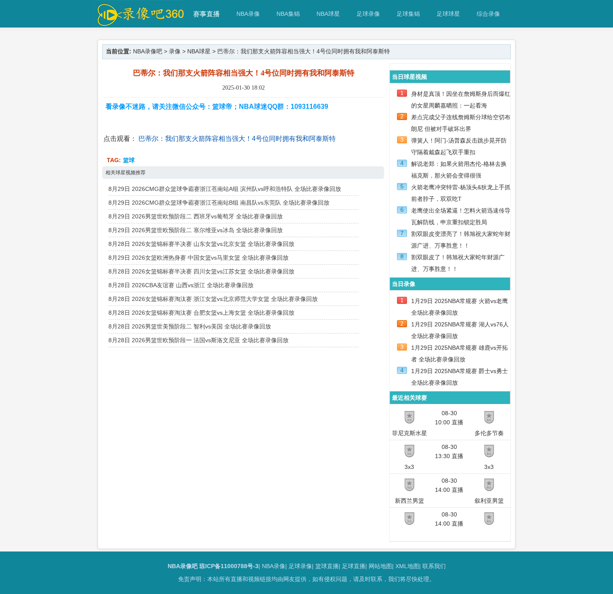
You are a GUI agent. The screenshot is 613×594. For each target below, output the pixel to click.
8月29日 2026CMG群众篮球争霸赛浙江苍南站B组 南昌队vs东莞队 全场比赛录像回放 (218, 202)
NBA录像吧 (147, 51)
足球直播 (353, 566)
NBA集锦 (288, 13)
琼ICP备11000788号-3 (229, 566)
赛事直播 (206, 14)
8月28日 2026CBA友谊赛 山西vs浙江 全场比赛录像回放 (181, 285)
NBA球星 (328, 13)
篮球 (129, 160)
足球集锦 (408, 13)
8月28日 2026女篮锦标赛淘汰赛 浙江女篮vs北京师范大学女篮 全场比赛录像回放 (213, 299)
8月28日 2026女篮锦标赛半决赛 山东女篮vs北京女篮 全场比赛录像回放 (201, 244)
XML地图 (407, 566)
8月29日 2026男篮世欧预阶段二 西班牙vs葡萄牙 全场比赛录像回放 (195, 216)
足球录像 (368, 13)
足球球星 (448, 13)
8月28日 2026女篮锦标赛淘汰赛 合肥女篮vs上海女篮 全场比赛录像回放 (201, 312)
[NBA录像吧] (139, 23)
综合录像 (488, 13)
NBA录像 (248, 13)
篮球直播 (327, 566)
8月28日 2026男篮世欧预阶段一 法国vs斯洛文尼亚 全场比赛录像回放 (198, 340)
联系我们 (434, 566)
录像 (175, 51)
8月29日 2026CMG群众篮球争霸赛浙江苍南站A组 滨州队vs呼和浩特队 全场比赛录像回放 (224, 188)
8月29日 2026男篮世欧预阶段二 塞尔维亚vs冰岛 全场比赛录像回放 (195, 230)
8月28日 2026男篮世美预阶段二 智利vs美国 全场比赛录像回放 (189, 326)
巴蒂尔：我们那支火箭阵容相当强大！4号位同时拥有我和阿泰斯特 (237, 138)
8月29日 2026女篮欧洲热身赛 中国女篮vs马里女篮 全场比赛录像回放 (198, 257)
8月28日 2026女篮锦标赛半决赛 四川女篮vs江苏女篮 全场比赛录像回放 (201, 271)
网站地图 (380, 566)
